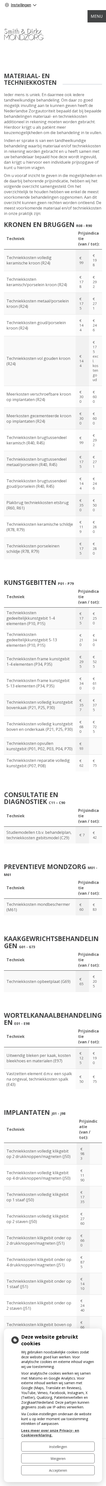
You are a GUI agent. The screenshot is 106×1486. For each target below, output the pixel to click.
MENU (97, 16)
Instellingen (58, 1446)
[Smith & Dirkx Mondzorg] (23, 32)
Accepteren (58, 1470)
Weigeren (58, 1458)
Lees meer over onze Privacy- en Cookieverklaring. (50, 1433)
